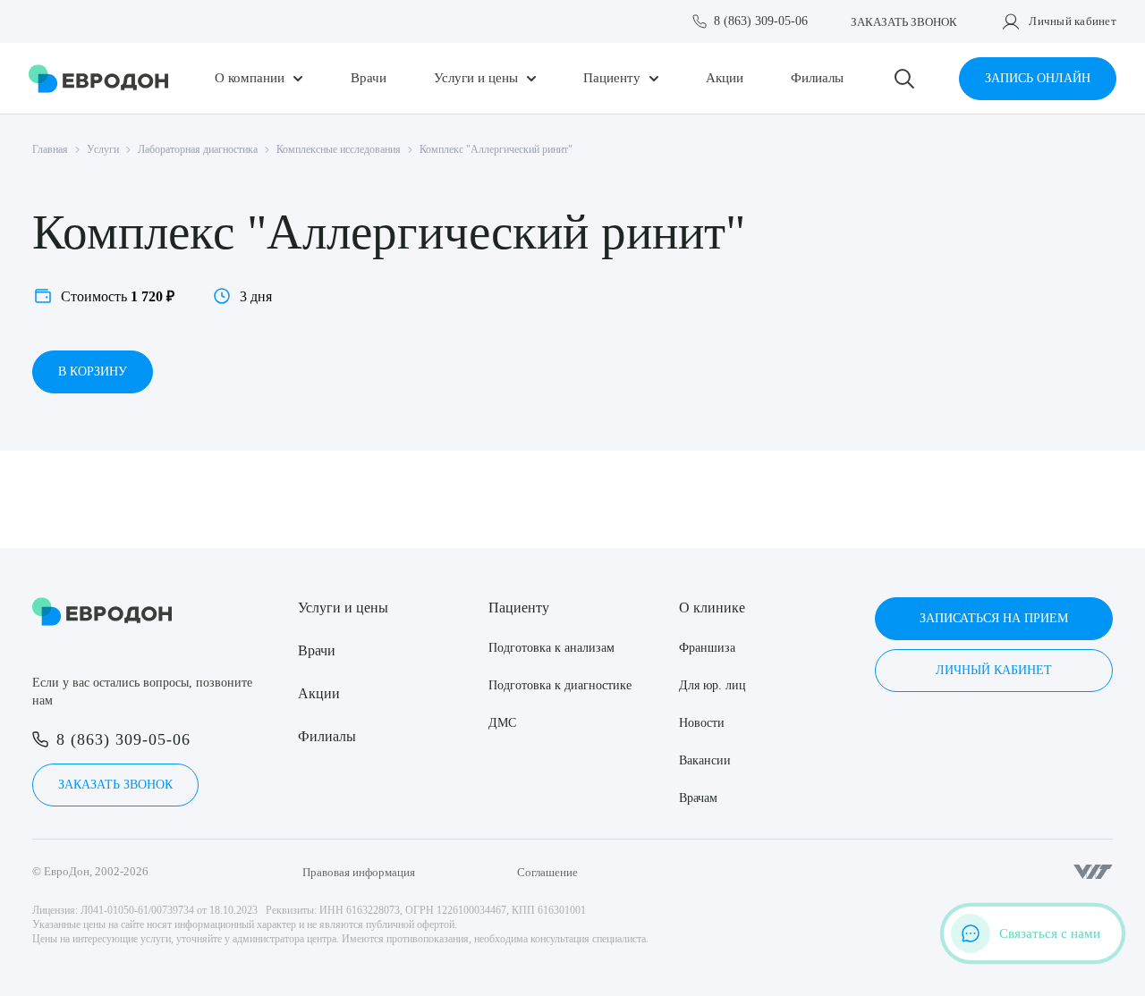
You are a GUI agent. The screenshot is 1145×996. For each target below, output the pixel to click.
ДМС (502, 723)
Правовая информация (358, 872)
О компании (249, 78)
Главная (50, 149)
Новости (702, 723)
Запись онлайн (1037, 78)
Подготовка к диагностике (560, 685)
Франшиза (707, 647)
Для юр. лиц (712, 685)
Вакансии (705, 760)
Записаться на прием (994, 618)
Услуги (103, 149)
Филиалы (817, 78)
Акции (724, 78)
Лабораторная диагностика (198, 149)
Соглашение (547, 872)
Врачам (698, 798)
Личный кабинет (1072, 21)
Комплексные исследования (338, 149)
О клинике (712, 607)
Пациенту (611, 78)
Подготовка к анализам (551, 647)
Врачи (368, 78)
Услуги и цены (476, 78)
